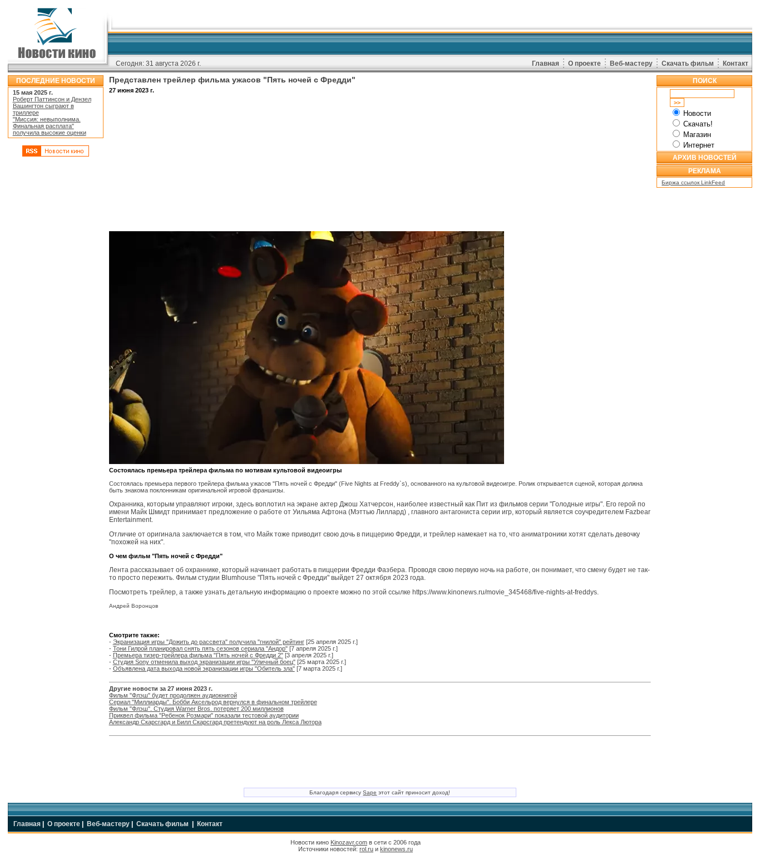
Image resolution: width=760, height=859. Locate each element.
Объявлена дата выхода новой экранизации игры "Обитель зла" (204, 668)
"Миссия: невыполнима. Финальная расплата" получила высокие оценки (49, 126)
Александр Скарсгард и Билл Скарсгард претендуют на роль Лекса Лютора (215, 722)
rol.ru (366, 849)
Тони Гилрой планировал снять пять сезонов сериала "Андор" (200, 648)
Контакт (735, 63)
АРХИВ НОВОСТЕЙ (705, 158)
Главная (545, 63)
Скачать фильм (688, 63)
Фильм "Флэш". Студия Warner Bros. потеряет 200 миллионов (196, 708)
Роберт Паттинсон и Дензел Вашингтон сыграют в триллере (52, 106)
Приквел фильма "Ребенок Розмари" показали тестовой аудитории (204, 715)
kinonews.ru (396, 849)
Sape (370, 792)
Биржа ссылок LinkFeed (693, 182)
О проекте (584, 63)
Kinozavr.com (348, 842)
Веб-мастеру (631, 63)
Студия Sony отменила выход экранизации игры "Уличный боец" (204, 661)
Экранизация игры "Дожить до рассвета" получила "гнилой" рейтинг (208, 641)
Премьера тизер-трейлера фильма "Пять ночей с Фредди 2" (198, 655)
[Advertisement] (55, 330)
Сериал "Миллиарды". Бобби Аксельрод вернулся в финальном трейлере (213, 702)
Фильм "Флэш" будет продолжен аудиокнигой (173, 695)
